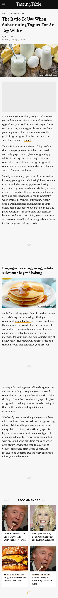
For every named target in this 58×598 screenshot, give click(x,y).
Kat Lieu (9, 36)
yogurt (27, 140)
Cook (5, 13)
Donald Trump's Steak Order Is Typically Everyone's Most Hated (14, 536)
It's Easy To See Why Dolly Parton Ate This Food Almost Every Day (43, 536)
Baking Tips (17, 13)
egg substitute (23, 321)
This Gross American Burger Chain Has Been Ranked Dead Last (15, 577)
